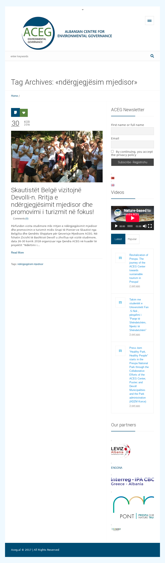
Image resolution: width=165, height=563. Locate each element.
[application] (132, 218)
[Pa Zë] (145, 226)
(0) (26, 218)
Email (115, 138)
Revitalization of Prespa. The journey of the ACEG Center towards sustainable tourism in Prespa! (138, 268)
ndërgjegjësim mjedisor (30, 264)
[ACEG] (63, 33)
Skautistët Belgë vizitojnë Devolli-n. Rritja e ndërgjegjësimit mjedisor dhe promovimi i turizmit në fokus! (52, 201)
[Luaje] (116, 226)
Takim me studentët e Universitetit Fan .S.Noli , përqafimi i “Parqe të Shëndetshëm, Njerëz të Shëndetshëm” (138, 315)
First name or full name (127, 125)
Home (14, 95)
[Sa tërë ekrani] (150, 226)
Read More (17, 252)
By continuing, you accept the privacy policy (132, 153)
